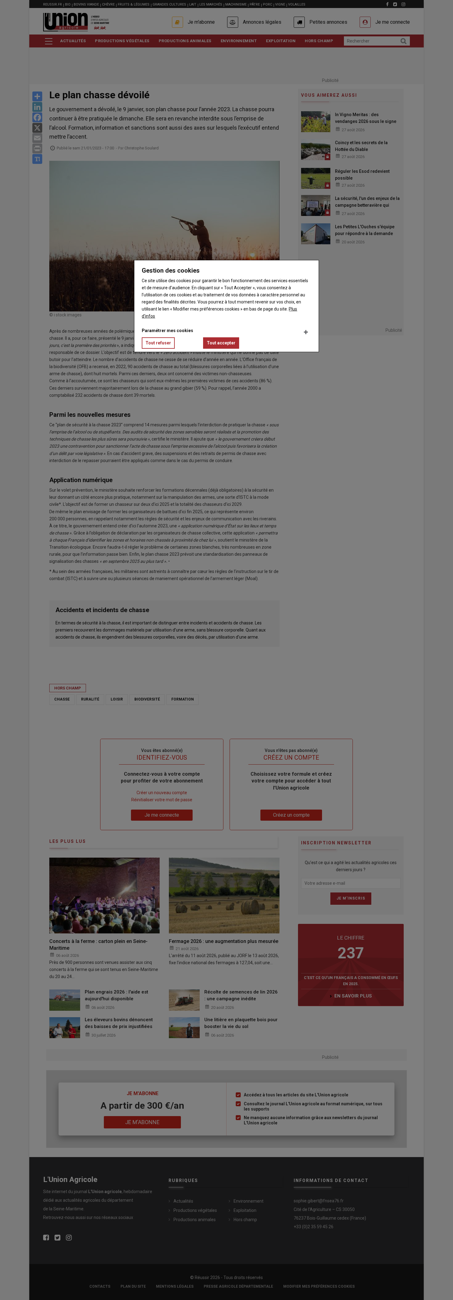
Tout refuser (158, 342)
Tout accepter (221, 342)
